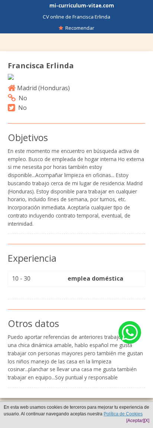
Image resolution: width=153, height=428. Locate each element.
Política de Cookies (123, 413)
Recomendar (78, 27)
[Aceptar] (135, 420)
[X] (146, 420)
